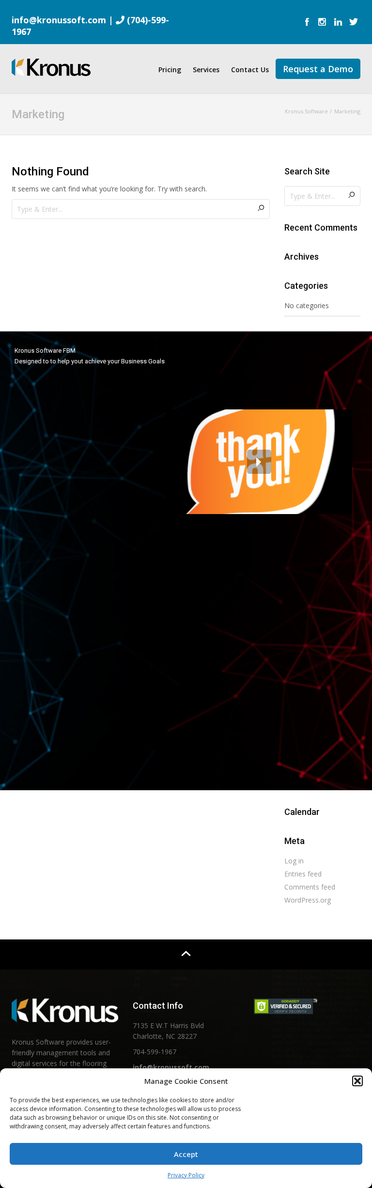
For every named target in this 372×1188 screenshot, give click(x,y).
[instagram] (322, 22)
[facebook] (307, 22)
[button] (357, 1081)
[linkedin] (338, 22)
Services (206, 69)
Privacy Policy (186, 1175)
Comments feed (309, 886)
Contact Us (250, 69)
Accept (186, 1154)
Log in (294, 860)
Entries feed (303, 873)
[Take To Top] (186, 954)
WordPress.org (307, 900)
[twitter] (353, 22)
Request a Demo (318, 69)
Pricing (169, 69)
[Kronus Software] (51, 66)
